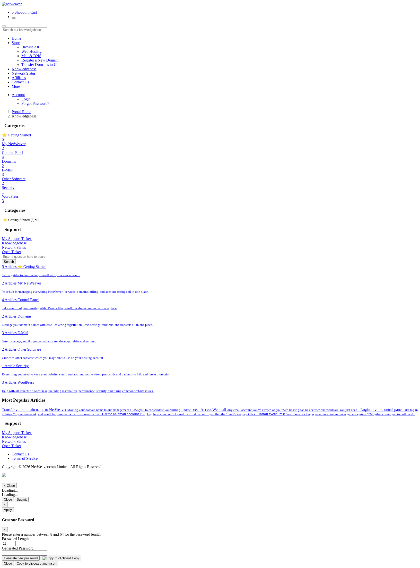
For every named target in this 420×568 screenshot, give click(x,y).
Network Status (23, 73)
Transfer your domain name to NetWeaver (101, 410)
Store (16, 43)
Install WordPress (337, 414)
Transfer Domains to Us (39, 64)
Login (26, 99)
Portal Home (21, 112)
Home (16, 38)
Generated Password (18, 548)
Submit (22, 499)
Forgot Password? (35, 103)
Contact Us (20, 82)
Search (9, 262)
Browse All (30, 47)
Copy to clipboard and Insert (36, 563)
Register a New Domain (40, 60)
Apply (8, 510)
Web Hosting (31, 51)
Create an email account (180, 414)
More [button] (16, 86)
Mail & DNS (31, 56)
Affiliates (19, 78)
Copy (75, 558)
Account (18, 95)
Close (8, 499)
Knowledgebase (24, 69)
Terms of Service (25, 458)
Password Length (15, 539)
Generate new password (21, 558)
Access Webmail (280, 410)
